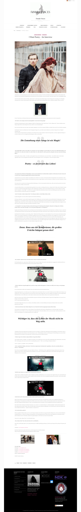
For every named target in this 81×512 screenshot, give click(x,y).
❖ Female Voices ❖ (17, 487)
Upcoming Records (17, 478)
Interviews (22, 25)
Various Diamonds (43, 25)
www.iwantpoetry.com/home (23, 427)
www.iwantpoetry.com (22, 447)
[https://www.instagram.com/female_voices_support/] (45, 476)
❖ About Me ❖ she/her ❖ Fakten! (19, 484)
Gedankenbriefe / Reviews (32, 25)
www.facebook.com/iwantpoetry (23, 449)
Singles (51, 25)
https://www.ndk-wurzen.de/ (59, 475)
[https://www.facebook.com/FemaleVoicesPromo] (42, 476)
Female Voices (40, 18)
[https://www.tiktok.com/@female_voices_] (48, 476)
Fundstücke (59, 25)
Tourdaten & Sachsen (17, 476)
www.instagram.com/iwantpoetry (23, 450)
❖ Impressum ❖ (17, 489)
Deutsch (57, 505)
